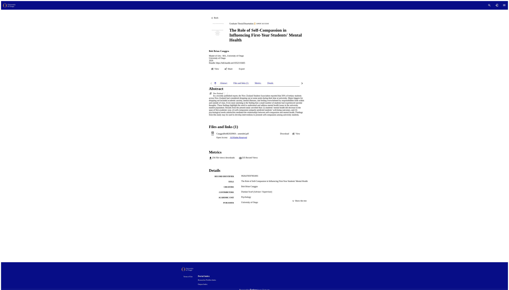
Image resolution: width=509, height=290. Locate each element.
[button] (284, 133)
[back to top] (215, 83)
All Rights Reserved (238, 137)
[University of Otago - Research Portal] (9, 5)
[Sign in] (496, 5)
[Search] (489, 5)
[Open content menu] (504, 5)
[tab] (223, 83)
